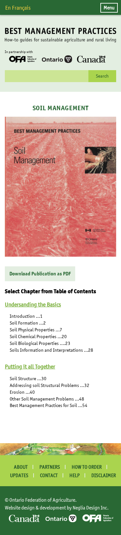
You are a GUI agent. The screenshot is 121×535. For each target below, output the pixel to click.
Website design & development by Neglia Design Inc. (57, 507)
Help (74, 475)
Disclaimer (103, 475)
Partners (49, 467)
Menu (109, 7)
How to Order (87, 467)
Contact (49, 475)
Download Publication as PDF (40, 274)
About (21, 467)
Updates (19, 475)
